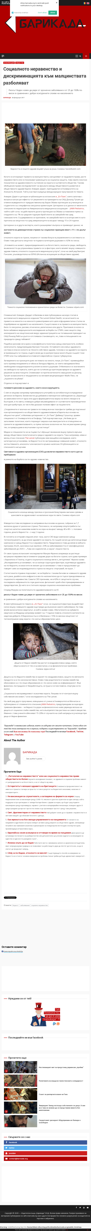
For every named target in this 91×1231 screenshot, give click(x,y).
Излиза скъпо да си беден (21, 843)
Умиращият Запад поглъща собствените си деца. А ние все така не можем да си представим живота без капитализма (20, 1094)
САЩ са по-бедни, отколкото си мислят (27, 853)
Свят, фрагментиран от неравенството (27, 812)
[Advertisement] (43, 46)
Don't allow (42, 12)
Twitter (79, 731)
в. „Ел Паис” (61, 196)
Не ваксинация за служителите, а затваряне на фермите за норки (41, 796)
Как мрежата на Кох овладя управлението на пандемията (37, 819)
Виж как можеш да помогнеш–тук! (29, 731)
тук (67, 1230)
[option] (45, 1067)
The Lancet (30, 438)
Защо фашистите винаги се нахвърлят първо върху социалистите (20, 1121)
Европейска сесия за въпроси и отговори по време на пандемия (39, 832)
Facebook (70, 731)
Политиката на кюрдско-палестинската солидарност (20, 1067)
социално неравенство (39, 905)
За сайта (5, 2)
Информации (9, 63)
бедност (15, 905)
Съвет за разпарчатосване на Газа (20, 1081)
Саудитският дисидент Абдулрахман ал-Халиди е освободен (20, 1108)
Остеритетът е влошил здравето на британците (32, 786)
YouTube (19, 734)
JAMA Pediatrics (77, 208)
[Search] (80, 56)
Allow (52, 12)
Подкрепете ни (86, 56)
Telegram (8, 734)
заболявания (25, 905)
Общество (19, 63)
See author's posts (34, 758)
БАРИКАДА (7, 98)
